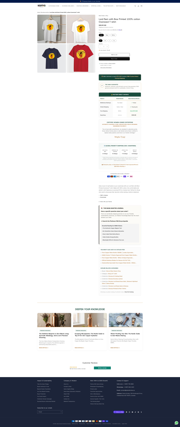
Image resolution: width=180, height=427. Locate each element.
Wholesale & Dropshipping (96, 386)
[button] (54, 5)
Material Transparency (69, 401)
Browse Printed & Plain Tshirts (117, 288)
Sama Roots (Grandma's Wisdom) (72, 391)
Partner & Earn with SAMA (96, 396)
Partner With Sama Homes (96, 384)
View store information (106, 67)
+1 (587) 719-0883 (128, 384)
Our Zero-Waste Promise (43, 391)
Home (38, 12)
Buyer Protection (41, 393)
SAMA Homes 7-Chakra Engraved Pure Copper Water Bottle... (120, 255)
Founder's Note (67, 386)
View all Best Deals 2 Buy (113, 271)
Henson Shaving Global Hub (97, 403)
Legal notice (124, 423)
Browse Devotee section (116, 278)
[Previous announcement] (37, 1)
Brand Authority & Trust (43, 386)
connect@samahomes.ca (128, 390)
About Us (66, 384)
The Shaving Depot (95, 401)
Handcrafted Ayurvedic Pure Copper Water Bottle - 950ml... (119, 263)
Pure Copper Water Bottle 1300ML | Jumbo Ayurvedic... (118, 252)
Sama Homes (59, 423)
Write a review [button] (102, 368)
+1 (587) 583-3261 (129, 387)
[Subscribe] (61, 412)
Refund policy (75, 423)
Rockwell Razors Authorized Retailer (46, 401)
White (113, 35)
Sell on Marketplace (95, 393)
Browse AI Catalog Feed (115, 276)
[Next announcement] (142, 1)
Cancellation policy (116, 423)
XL (114, 40)
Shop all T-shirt (112, 273)
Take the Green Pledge (43, 384)
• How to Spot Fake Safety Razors (111, 234)
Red (101, 35)
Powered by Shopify (66, 423)
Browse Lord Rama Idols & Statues (118, 286)
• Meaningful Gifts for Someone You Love (113, 240)
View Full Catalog (129, 292)
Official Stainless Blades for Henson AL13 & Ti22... (116, 260)
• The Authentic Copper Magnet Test (112, 228)
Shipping (101, 27)
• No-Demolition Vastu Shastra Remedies (113, 231)
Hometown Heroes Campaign (44, 398)
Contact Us (66, 398)
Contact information (107, 423)
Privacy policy (82, 423)
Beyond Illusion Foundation (44, 389)
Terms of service (89, 423)
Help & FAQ (66, 393)
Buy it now (114, 58)
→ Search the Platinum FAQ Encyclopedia (114, 221)
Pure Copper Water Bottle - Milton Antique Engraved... (118, 257)
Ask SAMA (66, 396)
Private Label (93, 389)
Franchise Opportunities (96, 391)
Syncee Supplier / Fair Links (97, 398)
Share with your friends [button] (106, 201)
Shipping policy (98, 423)
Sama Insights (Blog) (69, 389)
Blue (107, 35)
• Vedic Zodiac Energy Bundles (110, 237)
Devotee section (45, 12)
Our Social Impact (41, 396)
